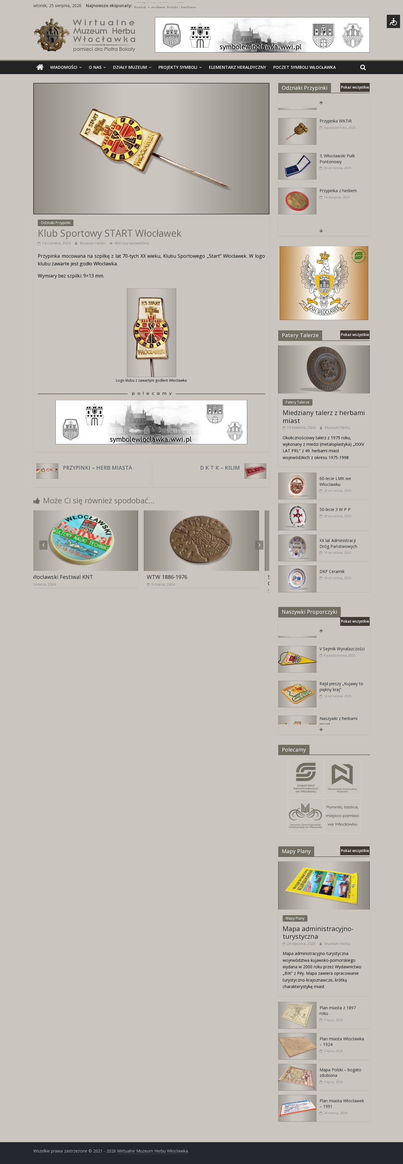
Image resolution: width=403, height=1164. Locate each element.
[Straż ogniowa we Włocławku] (297, 217)
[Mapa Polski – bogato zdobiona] (297, 1067)
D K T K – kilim (220, 467)
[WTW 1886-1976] (111, 514)
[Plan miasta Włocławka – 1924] (297, 1036)
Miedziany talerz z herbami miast (324, 416)
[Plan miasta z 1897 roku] (297, 1005)
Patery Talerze (297, 402)
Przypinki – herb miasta (97, 467)
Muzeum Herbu (93, 243)
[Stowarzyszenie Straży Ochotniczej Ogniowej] (232, 514)
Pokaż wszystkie (355, 87)
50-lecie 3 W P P (335, 509)
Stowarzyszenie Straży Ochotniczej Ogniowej (222, 580)
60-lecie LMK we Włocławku (335, 481)
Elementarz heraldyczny (237, 67)
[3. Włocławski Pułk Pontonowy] (297, 147)
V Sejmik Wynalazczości (342, 640)
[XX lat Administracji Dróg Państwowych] (297, 538)
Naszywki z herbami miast (159, 5)
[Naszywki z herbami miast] (297, 710)
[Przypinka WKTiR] (297, 112)
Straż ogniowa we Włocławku (337, 219)
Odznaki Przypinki (56, 222)
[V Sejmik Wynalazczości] (297, 640)
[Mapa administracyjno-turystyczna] (324, 864)
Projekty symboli (177, 67)
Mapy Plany (295, 918)
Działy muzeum (130, 67)
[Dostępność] (393, 21)
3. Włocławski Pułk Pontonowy (337, 150)
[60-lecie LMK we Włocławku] (297, 476)
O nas (95, 67)
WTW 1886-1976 (77, 576)
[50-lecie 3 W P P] (297, 507)
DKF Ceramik (332, 571)
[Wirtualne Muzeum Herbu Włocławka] (40, 67)
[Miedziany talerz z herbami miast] (324, 348)
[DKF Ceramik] (297, 569)
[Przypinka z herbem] (297, 182)
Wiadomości (63, 67)
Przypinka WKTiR (336, 112)
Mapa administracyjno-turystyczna (318, 932)
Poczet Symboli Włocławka (304, 67)
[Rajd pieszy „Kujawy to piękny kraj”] (297, 675)
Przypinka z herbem (338, 182)
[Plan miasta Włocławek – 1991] (297, 1098)
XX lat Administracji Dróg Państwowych (338, 543)
